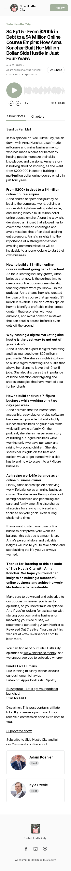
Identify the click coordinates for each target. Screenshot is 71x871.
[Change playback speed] (26, 103)
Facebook (40, 744)
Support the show (19, 731)
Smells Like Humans (21, 666)
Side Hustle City (28, 7)
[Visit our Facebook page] (26, 849)
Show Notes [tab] (16, 116)
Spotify (51, 680)
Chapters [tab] (37, 116)
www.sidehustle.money (39, 653)
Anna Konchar (32, 143)
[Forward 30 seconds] (18, 103)
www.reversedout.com (38, 634)
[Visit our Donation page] (45, 849)
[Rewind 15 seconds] (11, 103)
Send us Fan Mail (18, 129)
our (8, 744)
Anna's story (53, 161)
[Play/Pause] (14, 90)
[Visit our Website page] (35, 849)
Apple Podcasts (32, 680)
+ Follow (59, 7)
